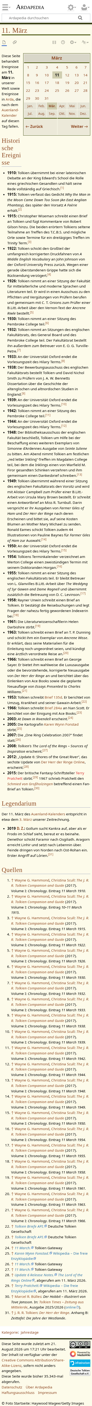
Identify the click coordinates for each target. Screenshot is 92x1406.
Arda (10, 99)
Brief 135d (53, 697)
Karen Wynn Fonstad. (32, 1253)
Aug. (41, 113)
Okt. (62, 113)
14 (85, 75)
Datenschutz (12, 1387)
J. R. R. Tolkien (26, 1312)
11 (47, 415)
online (71, 1307)
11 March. (23, 1247)
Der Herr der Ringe (54, 1312)
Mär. (52, 106)
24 (47, 90)
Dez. (83, 113)
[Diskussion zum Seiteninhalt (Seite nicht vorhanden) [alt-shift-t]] (14, 42)
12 (67, 75)
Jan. (30, 106)
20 (77, 82)
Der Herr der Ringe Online (63, 762)
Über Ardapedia (39, 1387)
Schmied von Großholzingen (30, 783)
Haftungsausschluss (18, 1392)
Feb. (41, 106)
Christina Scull (63, 880)
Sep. (52, 113)
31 (47, 98)
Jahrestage (30, 1332)
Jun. (83, 106)
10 (47, 75)
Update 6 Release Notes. (34, 1274)
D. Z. (20, 828)
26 (67, 90)
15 (28, 82)
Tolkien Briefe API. (29, 1226)
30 (37, 98)
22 (28, 90)
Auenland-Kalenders (48, 814)
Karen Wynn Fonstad (61, 724)
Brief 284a (53, 707)
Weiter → (79, 126)
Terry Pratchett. (27, 1285)
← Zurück (34, 126)
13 (77, 75)
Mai (72, 106)
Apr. (62, 106)
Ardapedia (30, 7)
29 (28, 98)
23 (37, 90)
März (56, 58)
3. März (25, 819)
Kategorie (10, 1332)
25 (57, 90)
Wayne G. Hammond (32, 880)
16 (37, 82)
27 (77, 90)
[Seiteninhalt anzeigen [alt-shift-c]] (4, 42)
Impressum (47, 1392)
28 (85, 90)
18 (57, 82)
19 (67, 82)
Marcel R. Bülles (28, 1296)
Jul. (30, 113)
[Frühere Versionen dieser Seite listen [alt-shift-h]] (63, 42)
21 (85, 82)
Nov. (72, 113)
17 (47, 82)
